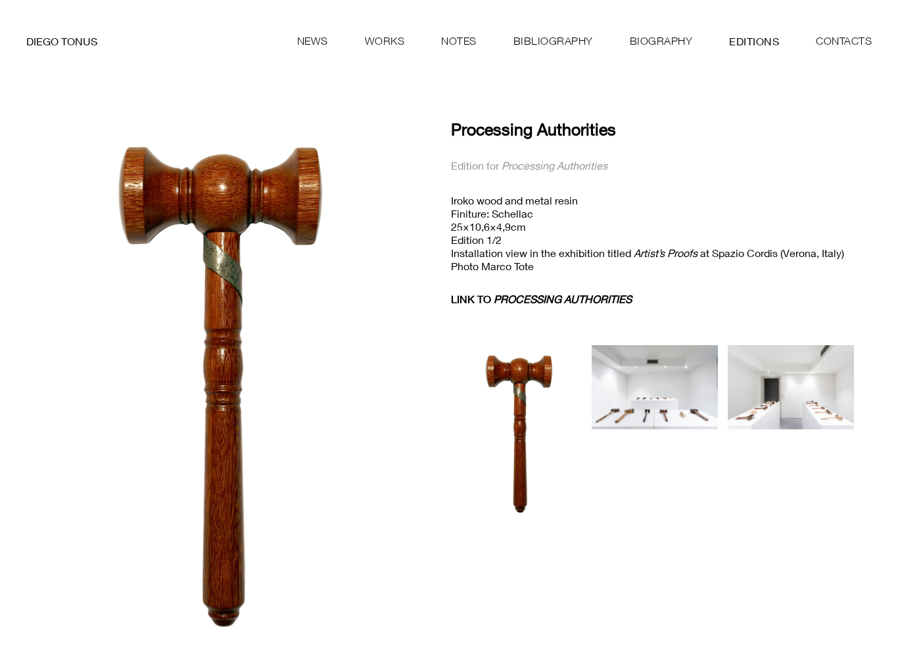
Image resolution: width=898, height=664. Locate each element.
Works (385, 41)
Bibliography (553, 41)
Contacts (844, 41)
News (312, 41)
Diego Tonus (61, 41)
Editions (754, 41)
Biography (661, 41)
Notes (459, 41)
